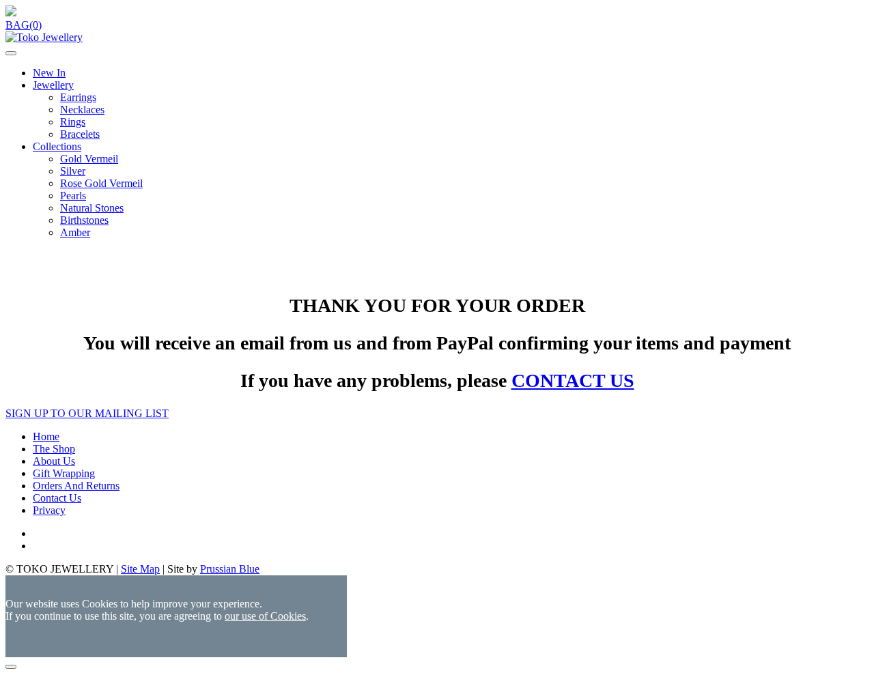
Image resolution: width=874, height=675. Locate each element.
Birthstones (84, 220)
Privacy (49, 510)
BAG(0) (23, 25)
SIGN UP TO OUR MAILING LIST (87, 413)
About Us (54, 461)
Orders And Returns (76, 485)
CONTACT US (572, 380)
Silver (72, 171)
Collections (57, 146)
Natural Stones (92, 208)
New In (49, 72)
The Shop (54, 449)
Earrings (78, 97)
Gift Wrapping (64, 473)
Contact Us (57, 498)
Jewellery (53, 85)
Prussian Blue (229, 569)
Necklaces (82, 109)
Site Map (140, 569)
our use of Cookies (265, 616)
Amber (75, 232)
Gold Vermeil (89, 158)
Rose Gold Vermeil (101, 183)
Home (46, 436)
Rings (72, 122)
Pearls (73, 195)
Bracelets (80, 134)
